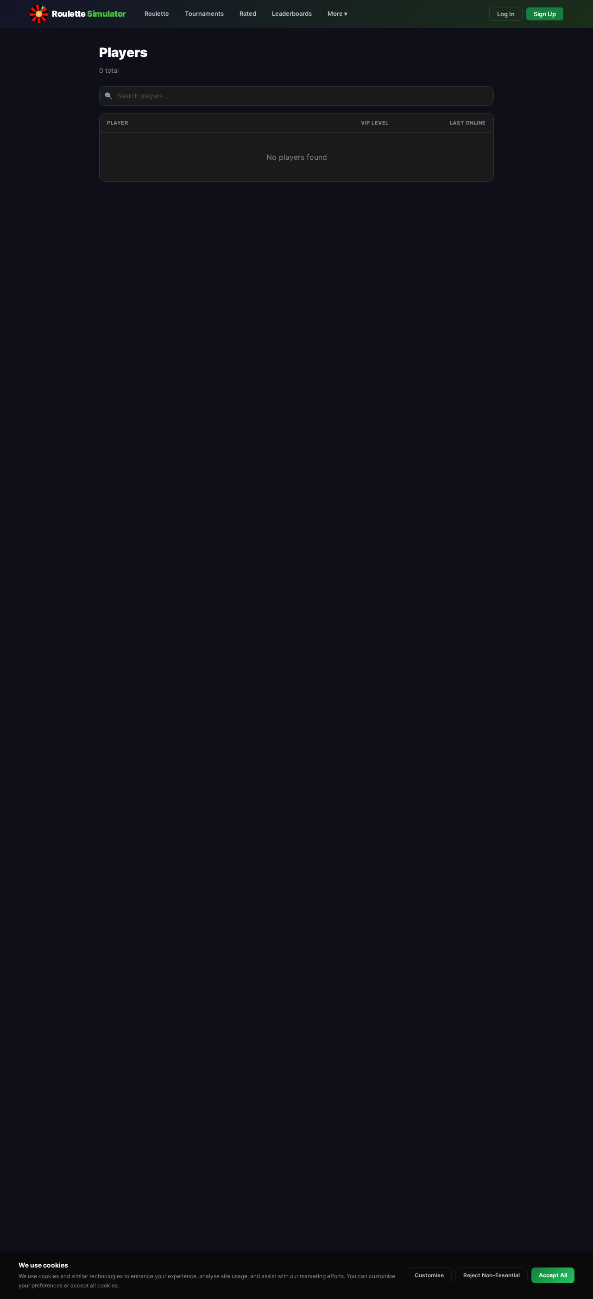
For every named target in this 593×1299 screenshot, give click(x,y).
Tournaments (204, 13)
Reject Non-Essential (491, 1275)
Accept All (553, 1275)
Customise (429, 1275)
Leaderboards (292, 13)
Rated (248, 13)
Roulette (157, 13)
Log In (506, 14)
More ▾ (337, 13)
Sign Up (545, 14)
